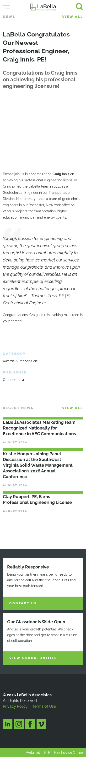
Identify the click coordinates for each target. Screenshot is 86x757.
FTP (47, 752)
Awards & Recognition (20, 361)
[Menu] (6, 7)
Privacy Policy (15, 706)
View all (72, 17)
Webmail (33, 752)
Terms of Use (44, 706)
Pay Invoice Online (68, 752)
